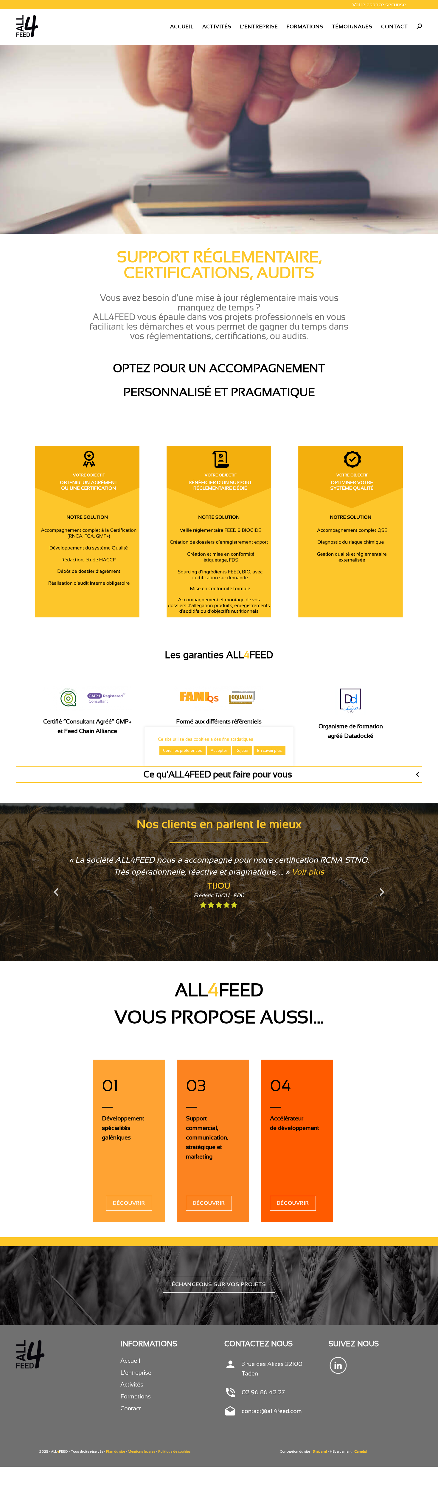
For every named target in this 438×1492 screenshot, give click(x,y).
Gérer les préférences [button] (182, 750)
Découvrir (129, 1203)
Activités (131, 1384)
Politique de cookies (174, 1451)
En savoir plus (269, 750)
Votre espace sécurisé (379, 4)
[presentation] (52, 889)
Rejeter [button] (242, 750)
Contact (130, 1408)
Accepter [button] (219, 750)
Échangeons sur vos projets (219, 1284)
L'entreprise (135, 1372)
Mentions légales (141, 1451)
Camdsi (360, 1451)
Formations (135, 1396)
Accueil (130, 1360)
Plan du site (115, 1451)
